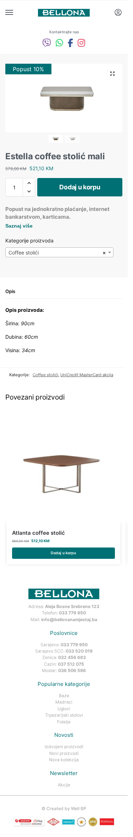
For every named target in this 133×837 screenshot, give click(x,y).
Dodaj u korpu (79, 187)
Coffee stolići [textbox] (57, 253)
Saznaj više (19, 226)
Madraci (63, 702)
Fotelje (64, 721)
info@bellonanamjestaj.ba (69, 619)
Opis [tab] (10, 291)
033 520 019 (79, 651)
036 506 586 (72, 670)
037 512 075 (71, 664)
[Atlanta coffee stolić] (63, 465)
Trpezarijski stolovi (64, 715)
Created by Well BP (66, 808)
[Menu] (16, 12)
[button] (112, 73)
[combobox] (59, 252)
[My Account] (118, 13)
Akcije (64, 784)
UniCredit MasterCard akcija (86, 374)
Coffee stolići (45, 374)
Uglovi (63, 708)
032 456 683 (72, 657)
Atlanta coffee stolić (38, 532)
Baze (64, 695)
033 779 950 (72, 612)
